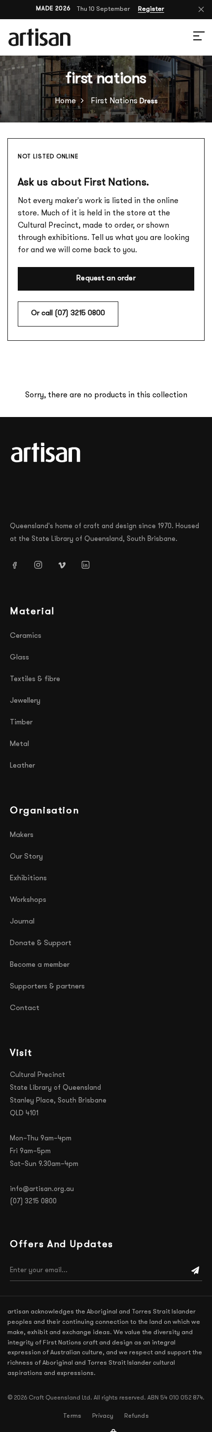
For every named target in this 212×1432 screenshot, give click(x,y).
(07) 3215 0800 (33, 1201)
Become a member (40, 965)
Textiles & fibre (35, 679)
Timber (21, 722)
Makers (22, 835)
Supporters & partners (47, 986)
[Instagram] (42, 564)
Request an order (105, 278)
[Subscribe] (195, 1271)
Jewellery (25, 701)
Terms (72, 1416)
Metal (19, 744)
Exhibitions (28, 878)
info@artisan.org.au (42, 1189)
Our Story (26, 857)
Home (65, 101)
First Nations (114, 101)
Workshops (28, 900)
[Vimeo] (65, 564)
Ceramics (25, 636)
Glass (19, 657)
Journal (22, 921)
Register (151, 9)
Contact (24, 1008)
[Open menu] (187, 37)
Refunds (136, 1416)
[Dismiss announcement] (201, 9)
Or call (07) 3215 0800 (68, 313)
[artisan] (47, 452)
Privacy (102, 1416)
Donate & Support (40, 943)
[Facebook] (18, 564)
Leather (22, 766)
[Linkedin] (89, 564)
